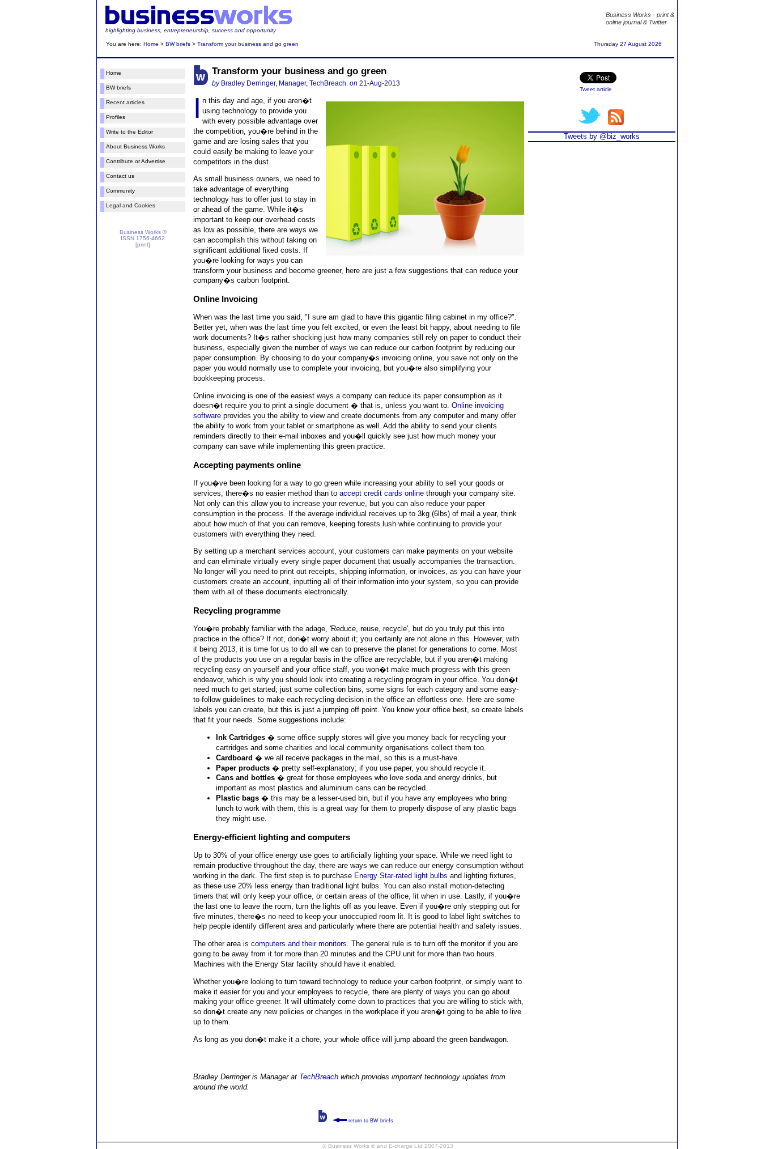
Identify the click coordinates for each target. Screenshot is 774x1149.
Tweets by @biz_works (602, 136)
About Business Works (135, 146)
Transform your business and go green (248, 44)
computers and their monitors (299, 943)
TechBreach (318, 1077)
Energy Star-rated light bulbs (401, 875)
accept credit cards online (381, 493)
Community (120, 191)
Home (151, 44)
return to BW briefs (370, 1121)
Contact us (120, 176)
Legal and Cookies (130, 205)
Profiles (115, 117)
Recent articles (125, 102)
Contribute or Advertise (135, 161)
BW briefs (177, 44)
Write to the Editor (129, 132)
